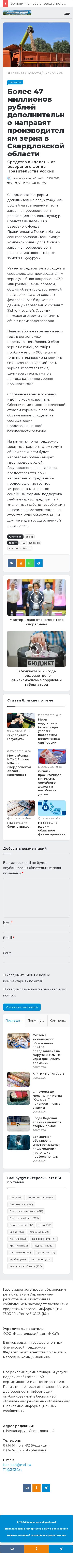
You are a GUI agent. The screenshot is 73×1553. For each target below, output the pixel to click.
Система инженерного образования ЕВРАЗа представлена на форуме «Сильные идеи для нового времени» (47, 1049)
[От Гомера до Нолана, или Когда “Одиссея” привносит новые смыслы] (18, 1097)
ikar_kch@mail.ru (17, 1465)
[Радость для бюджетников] (21, 808)
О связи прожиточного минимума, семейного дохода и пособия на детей (49, 782)
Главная (17, 73)
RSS (23, 542)
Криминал (19, 1245)
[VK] (12, 563)
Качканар (34, 542)
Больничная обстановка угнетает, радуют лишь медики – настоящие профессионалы (46, 1146)
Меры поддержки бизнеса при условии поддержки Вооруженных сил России (49, 731)
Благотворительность (26, 1211)
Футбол (18, 1259)
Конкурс (18, 1238)
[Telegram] (38, 563)
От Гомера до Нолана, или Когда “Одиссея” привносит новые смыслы (47, 1099)
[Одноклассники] (21, 563)
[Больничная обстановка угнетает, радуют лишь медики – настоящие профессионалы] (18, 1142)
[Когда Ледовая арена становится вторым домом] (18, 1123)
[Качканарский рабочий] (17, 12)
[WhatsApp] (30, 563)
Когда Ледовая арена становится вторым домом (47, 1122)
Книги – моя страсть (48, 1073)
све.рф (29, 536)
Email (8, 938)
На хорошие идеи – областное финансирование (51, 828)
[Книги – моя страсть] (18, 1079)
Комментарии (60, 1020)
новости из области (20, 548)
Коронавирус (43, 1238)
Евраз (17, 1231)
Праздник (45, 1252)
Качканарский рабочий (28, 178)
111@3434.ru (13, 1470)
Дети (45, 1224)
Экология (40, 1259)
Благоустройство (24, 1218)
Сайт (7, 953)
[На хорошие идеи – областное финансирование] (52, 808)
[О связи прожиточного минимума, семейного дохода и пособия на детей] (52, 756)
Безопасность (21, 1204)
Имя (8, 923)
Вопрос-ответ (21, 1224)
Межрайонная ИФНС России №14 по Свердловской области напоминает (19, 765)
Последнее (14, 1020)
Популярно (36, 1020)
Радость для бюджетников (18, 824)
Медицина (43, 1245)
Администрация (41, 1197)
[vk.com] (27, 1488)
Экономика (53, 73)
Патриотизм (20, 1252)
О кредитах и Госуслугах (18, 737)
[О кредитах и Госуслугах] (21, 720)
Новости (34, 73)
